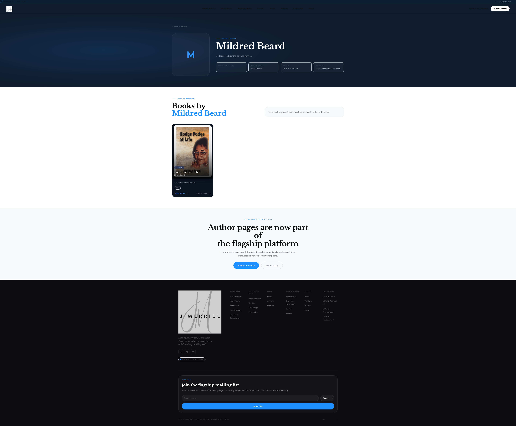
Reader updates (203, 193)
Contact (289, 309)
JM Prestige (253, 307)
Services (261, 8)
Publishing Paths (245, 8)
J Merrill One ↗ (506, 2)
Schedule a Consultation (478, 9)
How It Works (226, 8)
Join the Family (500, 9)
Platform (308, 301)
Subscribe (258, 406)
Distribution (253, 312)
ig (187, 352)
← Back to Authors (179, 26)
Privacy (308, 305)
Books (273, 8)
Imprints (270, 305)
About (311, 8)
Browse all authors (246, 265)
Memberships (291, 296)
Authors (284, 8)
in (193, 352)
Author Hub (298, 8)
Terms (307, 310)
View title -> (182, 193)
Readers (289, 313)
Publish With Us (208, 8)
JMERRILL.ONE (331, 419)
